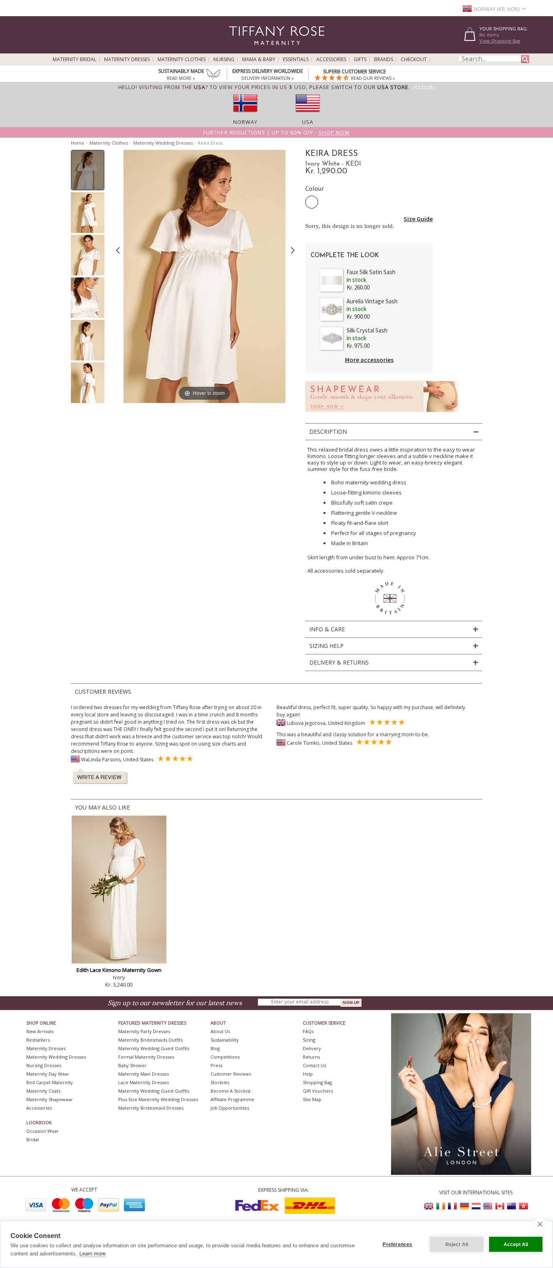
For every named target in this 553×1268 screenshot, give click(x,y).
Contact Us (314, 1065)
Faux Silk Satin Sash (371, 272)
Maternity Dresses (127, 59)
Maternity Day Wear (47, 1074)
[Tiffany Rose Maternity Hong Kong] (523, 1206)
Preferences (397, 1244)
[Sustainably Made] (213, 74)
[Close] (424, 87)
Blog (215, 1048)
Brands (383, 59)
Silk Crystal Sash (367, 330)
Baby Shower (132, 1065)
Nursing (223, 59)
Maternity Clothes (181, 59)
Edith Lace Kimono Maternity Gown (119, 970)
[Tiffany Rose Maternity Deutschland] (464, 1206)
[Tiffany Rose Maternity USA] (487, 1206)
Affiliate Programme (232, 1099)
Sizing (309, 1040)
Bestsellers (38, 1040)
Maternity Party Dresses (144, 1031)
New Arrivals (39, 1031)
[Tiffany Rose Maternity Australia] (511, 1206)
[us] (308, 114)
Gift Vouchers (318, 1091)
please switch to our (358, 87)
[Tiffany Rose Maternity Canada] (499, 1206)
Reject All (456, 1244)
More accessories (369, 360)
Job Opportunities (230, 1108)
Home (77, 143)
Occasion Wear (42, 1131)
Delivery (312, 1048)
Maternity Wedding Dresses (163, 143)
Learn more (92, 1254)
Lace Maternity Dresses (143, 1082)
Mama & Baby (258, 59)
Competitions (225, 1057)
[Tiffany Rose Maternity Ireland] (441, 1206)
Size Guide (418, 219)
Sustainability (225, 1040)
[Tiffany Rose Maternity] (239, 50)
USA (307, 122)
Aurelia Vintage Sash (372, 301)
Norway (245, 122)
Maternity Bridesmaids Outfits (150, 1040)
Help (308, 1074)
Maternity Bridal (74, 59)
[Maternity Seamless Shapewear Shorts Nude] (382, 414)
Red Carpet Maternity (49, 1082)
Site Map (312, 1099)
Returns (311, 1057)
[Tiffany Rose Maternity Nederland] (476, 1206)
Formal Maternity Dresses (146, 1057)
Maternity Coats (43, 1091)
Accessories (331, 59)
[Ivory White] (311, 202)
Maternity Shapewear (49, 1099)
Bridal (32, 1139)
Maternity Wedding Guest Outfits (153, 1048)
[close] (540, 1224)
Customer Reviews (231, 1074)
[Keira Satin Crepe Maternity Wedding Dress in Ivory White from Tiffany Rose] (87, 170)
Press (216, 1065)
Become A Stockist (231, 1091)
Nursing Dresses (43, 1065)
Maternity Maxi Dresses (143, 1074)
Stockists (220, 1082)
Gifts (360, 59)
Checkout (414, 59)
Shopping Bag (317, 1082)
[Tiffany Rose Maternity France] (452, 1206)
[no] (245, 114)
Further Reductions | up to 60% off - (276, 132)
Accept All (516, 1244)
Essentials (295, 59)
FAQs (308, 1031)
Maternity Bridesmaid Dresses (150, 1108)
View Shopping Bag (499, 41)
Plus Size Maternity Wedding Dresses (158, 1099)
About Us (220, 1031)
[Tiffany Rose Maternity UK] (429, 1206)
